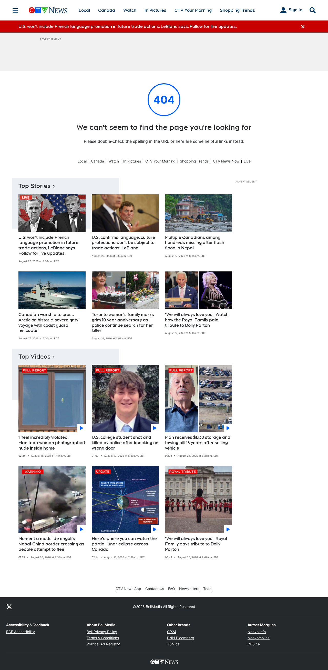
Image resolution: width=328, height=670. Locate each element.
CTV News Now (226, 161)
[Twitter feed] (9, 606)
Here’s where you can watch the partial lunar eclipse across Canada (124, 544)
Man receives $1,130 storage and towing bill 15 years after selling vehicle (197, 443)
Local (84, 10)
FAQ (171, 588)
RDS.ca (254, 644)
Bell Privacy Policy (102, 632)
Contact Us (154, 588)
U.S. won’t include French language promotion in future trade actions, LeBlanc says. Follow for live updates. (48, 245)
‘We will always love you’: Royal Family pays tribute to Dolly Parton (196, 544)
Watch (129, 10)
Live (247, 161)
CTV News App (128, 588)
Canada (106, 10)
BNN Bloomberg (180, 638)
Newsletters (189, 588)
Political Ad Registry (103, 644)
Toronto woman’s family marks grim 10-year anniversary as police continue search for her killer (123, 322)
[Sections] (15, 10)
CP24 (171, 632)
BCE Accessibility (20, 632)
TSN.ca (173, 644)
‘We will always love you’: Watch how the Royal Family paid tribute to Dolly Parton (197, 320)
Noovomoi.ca (259, 638)
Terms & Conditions (103, 638)
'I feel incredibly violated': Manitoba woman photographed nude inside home (51, 443)
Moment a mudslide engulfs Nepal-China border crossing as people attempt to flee (51, 544)
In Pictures (155, 10)
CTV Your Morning (193, 10)
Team (207, 588)
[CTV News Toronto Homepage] (48, 10)
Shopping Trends (237, 10)
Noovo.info (257, 632)
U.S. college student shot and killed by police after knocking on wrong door (125, 443)
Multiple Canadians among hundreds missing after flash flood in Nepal (194, 243)
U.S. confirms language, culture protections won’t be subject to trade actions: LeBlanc (123, 243)
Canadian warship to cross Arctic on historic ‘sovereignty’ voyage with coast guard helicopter (48, 322)
